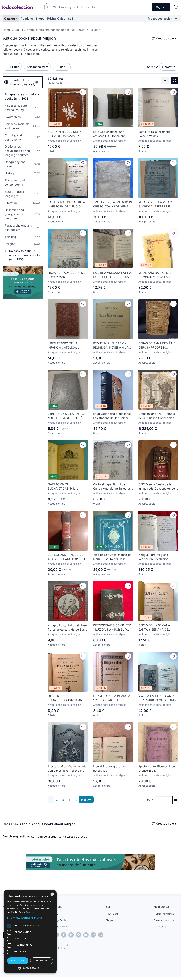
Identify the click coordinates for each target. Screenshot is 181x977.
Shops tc (111, 920)
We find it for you (60, 926)
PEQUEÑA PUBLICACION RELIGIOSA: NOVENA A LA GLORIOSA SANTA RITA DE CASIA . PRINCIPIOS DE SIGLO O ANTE (111, 345)
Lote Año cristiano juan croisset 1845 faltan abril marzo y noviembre (109, 134)
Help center (161, 906)
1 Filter (14, 67)
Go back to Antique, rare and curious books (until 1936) (24, 255)
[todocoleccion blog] (100, 935)
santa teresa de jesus (72, 836)
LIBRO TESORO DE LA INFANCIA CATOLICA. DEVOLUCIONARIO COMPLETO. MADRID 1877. (66, 345)
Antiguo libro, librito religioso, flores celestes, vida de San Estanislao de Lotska (68, 628)
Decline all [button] (41, 960)
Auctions (27, 18)
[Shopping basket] (176, 7)
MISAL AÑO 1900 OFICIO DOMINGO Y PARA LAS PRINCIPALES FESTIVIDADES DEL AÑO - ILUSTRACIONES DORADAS (157, 275)
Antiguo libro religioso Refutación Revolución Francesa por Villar (153, 557)
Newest (167, 67)
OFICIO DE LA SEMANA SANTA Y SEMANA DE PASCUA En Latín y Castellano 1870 (154, 628)
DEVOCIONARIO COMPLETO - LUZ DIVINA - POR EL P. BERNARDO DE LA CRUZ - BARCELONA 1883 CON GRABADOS (112, 628)
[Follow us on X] (71, 935)
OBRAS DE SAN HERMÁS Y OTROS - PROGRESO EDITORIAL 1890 (156, 345)
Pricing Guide (56, 18)
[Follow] (83, 92)
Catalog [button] (10, 18)
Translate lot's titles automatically (22, 82)
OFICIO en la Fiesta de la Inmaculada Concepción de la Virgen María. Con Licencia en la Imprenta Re (158, 487)
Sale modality (36, 67)
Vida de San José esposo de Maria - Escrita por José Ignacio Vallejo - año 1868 (112, 557)
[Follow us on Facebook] (63, 935)
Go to (149, 800)
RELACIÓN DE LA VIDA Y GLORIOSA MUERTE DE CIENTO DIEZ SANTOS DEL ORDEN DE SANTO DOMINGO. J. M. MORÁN (156, 204)
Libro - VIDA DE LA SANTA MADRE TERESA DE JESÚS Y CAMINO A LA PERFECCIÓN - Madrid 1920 (68, 416)
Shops (40, 18)
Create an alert (166, 38)
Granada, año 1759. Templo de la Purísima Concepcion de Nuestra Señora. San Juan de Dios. (157, 416)
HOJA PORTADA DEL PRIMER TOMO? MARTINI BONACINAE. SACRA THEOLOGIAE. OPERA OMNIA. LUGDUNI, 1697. (67, 275)
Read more (31, 912)
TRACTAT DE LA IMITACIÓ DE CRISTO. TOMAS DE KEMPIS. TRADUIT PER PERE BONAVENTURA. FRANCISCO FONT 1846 (113, 204)
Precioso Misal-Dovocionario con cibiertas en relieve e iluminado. (67, 769)
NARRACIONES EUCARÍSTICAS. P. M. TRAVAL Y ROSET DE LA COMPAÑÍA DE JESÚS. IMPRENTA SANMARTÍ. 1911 (66, 487)
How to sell (112, 913)
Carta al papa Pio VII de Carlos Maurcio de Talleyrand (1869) (112, 487)
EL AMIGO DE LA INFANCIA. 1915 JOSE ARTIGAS (112, 698)
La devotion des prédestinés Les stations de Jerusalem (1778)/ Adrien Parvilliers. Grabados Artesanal (112, 416)
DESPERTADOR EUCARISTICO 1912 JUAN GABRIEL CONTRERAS (65, 698)
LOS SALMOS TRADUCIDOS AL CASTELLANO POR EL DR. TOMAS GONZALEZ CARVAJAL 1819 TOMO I (67, 557)
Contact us (160, 926)
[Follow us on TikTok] (93, 935)
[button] (30, 918)
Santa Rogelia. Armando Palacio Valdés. (154, 134)
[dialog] (30, 931)
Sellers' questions (164, 913)
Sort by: (152, 67)
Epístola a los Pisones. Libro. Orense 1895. (157, 768)
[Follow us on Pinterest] (78, 935)
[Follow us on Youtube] (86, 935)
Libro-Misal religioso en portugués (109, 768)
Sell (70, 18)
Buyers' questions (164, 920)
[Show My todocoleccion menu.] (176, 18)
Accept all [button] (17, 960)
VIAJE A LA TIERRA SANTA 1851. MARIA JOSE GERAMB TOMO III (157, 698)
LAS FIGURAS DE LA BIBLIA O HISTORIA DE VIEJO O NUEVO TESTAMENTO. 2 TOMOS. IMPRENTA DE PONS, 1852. (66, 204)
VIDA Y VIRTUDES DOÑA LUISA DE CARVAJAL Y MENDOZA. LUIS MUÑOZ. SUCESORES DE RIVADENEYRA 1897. (65, 134)
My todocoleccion (160, 18)
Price (61, 67)
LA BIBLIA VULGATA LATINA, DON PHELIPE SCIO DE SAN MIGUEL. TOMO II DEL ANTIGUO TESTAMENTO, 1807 (112, 275)
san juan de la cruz (44, 836)
